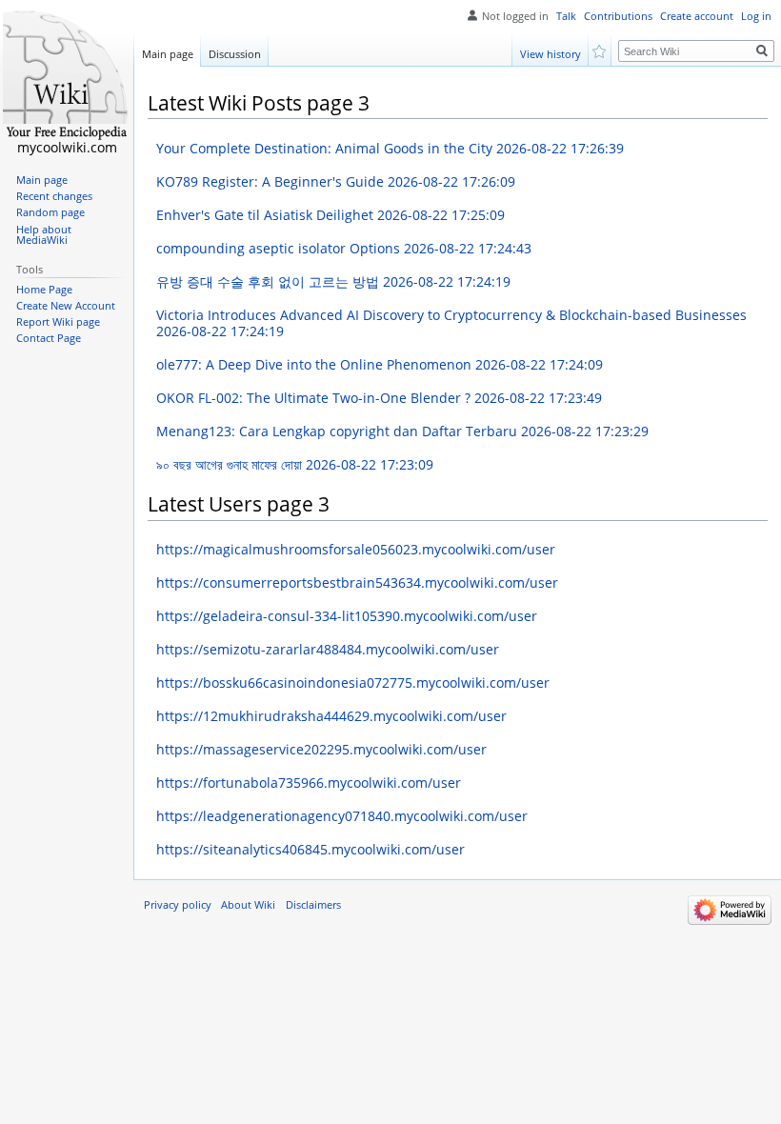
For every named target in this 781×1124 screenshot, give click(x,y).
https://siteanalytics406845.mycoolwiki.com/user (310, 849)
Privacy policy (177, 905)
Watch (600, 50)
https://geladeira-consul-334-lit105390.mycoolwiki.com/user (346, 616)
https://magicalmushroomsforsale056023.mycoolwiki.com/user (355, 549)
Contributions (618, 16)
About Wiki (248, 905)
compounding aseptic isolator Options (343, 248)
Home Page (44, 289)
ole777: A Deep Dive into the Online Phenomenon (379, 364)
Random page (50, 212)
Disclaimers (313, 905)
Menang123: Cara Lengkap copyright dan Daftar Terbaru (402, 431)
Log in (756, 16)
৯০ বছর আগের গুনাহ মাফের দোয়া (294, 464)
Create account (696, 16)
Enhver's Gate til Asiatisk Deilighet (330, 215)
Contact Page (48, 338)
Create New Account (65, 305)
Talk (566, 16)
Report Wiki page (58, 322)
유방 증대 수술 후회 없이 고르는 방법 (333, 281)
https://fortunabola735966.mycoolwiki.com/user (308, 782)
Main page (167, 54)
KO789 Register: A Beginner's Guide (335, 181)
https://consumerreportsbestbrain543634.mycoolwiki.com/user (357, 582)
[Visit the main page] (66, 76)
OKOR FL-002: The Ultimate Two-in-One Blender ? (379, 398)
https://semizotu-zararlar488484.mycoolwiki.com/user (327, 649)
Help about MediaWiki (43, 235)
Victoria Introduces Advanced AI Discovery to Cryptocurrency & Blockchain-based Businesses (451, 323)
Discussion (235, 54)
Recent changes (54, 196)
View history (550, 54)
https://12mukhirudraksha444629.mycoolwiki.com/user (331, 716)
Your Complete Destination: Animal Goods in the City (390, 148)
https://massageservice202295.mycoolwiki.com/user (321, 749)
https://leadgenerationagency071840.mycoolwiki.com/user (342, 816)
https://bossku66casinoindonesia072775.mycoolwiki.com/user (353, 682)
